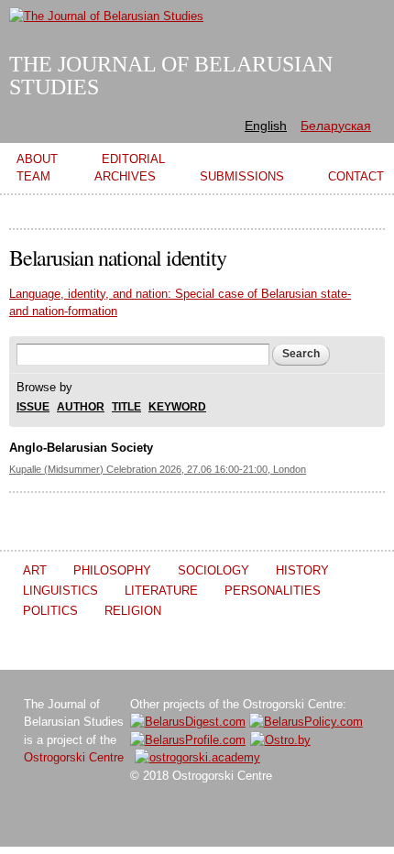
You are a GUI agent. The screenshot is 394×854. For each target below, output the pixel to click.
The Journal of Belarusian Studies (171, 75)
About (37, 159)
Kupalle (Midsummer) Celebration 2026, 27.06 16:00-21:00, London (157, 469)
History (302, 570)
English (266, 125)
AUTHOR (80, 407)
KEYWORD (177, 407)
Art (35, 570)
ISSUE (32, 407)
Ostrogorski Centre (74, 757)
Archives (125, 176)
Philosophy (112, 570)
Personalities (272, 590)
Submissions (242, 176)
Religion (132, 611)
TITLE (126, 407)
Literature (161, 590)
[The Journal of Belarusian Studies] (106, 16)
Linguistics (60, 590)
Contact (356, 176)
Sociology (213, 570)
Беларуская (336, 125)
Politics (50, 611)
